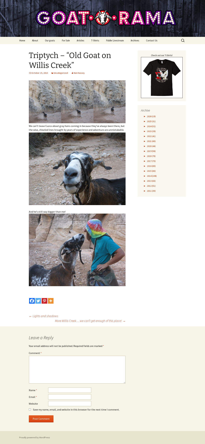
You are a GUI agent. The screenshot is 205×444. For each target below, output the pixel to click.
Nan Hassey (79, 72)
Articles (80, 40)
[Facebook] (32, 301)
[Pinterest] (44, 301)
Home (22, 40)
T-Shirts (95, 40)
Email (33, 396)
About (35, 40)
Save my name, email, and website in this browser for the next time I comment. (76, 409)
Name (33, 390)
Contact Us (151, 40)
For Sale (66, 40)
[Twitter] (38, 301)
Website (33, 403)
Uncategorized (61, 72)
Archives (135, 40)
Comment (35, 353)
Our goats (50, 40)
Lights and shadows (43, 316)
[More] (50, 301)
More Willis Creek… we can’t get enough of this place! (90, 321)
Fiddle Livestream (115, 40)
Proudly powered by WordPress (34, 437)
